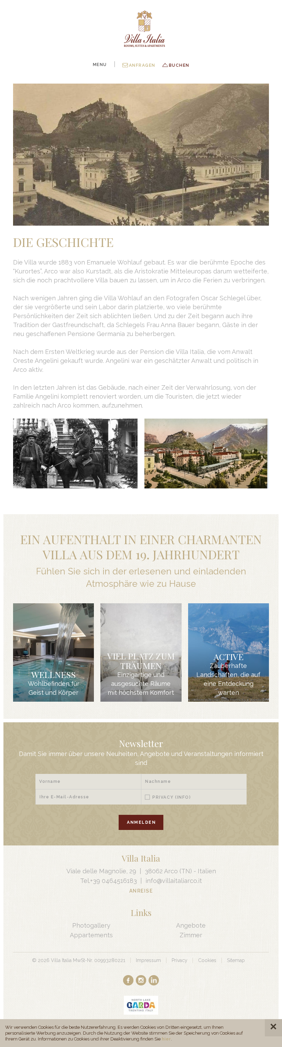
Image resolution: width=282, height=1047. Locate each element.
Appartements (91, 935)
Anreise (141, 891)
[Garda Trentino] (141, 1005)
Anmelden (141, 822)
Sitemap (236, 960)
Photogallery (91, 925)
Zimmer (191, 935)
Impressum (148, 960)
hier (166, 1038)
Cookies (207, 960)
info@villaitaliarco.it (173, 880)
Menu (100, 64)
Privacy (171, 797)
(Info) (183, 797)
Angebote (191, 925)
